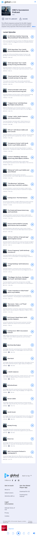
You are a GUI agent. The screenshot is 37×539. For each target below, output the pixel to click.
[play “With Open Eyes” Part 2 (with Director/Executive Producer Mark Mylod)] (32, 50)
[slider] (34, 533)
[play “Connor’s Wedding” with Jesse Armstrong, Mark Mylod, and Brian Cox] (32, 157)
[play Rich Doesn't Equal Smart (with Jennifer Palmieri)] (32, 318)
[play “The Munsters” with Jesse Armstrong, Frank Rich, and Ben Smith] (32, 184)
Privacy (7, 513)
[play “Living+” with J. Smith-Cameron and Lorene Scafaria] (32, 117)
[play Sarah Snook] (32, 412)
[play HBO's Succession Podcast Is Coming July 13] (32, 452)
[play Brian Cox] (32, 438)
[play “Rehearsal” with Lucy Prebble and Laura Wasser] (32, 170)
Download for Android (24, 495)
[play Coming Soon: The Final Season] (32, 197)
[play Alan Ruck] (32, 358)
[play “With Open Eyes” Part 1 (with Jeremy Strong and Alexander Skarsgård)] (32, 63)
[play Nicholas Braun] (32, 385)
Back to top (26, 476)
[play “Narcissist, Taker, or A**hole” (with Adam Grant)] (32, 304)
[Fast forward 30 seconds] (24, 533)
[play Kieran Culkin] (32, 398)
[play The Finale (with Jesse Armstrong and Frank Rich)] (32, 211)
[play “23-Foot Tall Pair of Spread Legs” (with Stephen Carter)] (32, 237)
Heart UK (11, 529)
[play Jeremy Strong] (32, 425)
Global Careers (9, 493)
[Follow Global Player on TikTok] (15, 481)
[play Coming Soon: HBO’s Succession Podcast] (32, 331)
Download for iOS (25, 491)
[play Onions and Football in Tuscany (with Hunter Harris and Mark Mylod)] (32, 224)
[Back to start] (8, 533)
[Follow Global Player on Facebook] (12, 481)
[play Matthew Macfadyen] (32, 345)
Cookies (7, 516)
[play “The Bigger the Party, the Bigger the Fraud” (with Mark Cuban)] (32, 278)
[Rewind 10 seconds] (13, 533)
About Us (7, 489)
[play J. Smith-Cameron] (32, 371)
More (33, 26)
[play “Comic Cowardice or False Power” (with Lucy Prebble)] (32, 291)
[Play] (18, 533)
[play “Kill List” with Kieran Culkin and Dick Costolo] (32, 130)
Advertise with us (10, 496)
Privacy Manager (30, 522)
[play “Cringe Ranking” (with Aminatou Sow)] (32, 264)
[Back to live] (29, 533)
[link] (18, 40)
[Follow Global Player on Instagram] (18, 481)
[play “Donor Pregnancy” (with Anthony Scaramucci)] (32, 251)
